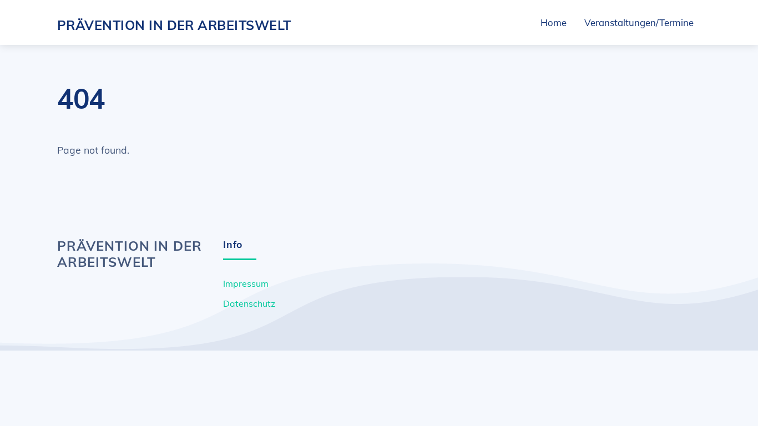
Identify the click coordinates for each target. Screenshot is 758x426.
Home (553, 22)
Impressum (246, 283)
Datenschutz (249, 303)
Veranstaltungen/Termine (639, 22)
